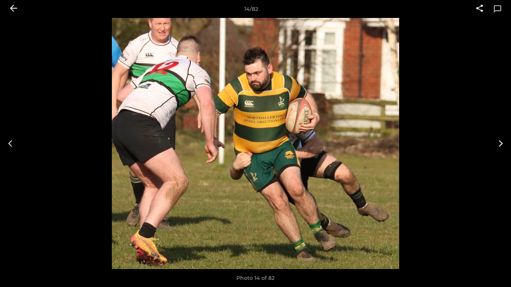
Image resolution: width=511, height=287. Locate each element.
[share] (479, 9)
